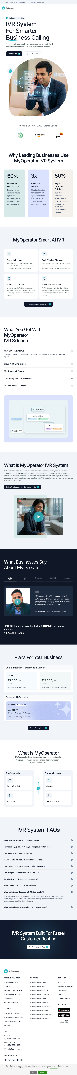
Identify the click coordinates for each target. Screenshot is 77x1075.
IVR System (8, 987)
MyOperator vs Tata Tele (39, 1003)
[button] (73, 8)
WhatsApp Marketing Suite (13, 1017)
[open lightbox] (38, 517)
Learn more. (54, 1068)
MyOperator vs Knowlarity (39, 995)
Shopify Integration (11, 1003)
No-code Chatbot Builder (13, 991)
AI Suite (7, 1025)
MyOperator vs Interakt (38, 999)
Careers (60, 995)
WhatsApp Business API (13, 983)
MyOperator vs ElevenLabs (40, 1018)
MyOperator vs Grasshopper (40, 1014)
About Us (61, 983)
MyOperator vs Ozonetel (39, 1011)
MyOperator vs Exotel (38, 983)
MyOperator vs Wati (37, 987)
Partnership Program (65, 987)
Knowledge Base (64, 999)
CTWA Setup (8, 999)
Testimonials (62, 991)
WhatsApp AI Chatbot (12, 995)
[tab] (38, 354)
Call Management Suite (12, 1021)
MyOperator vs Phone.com (40, 1007)
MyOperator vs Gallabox (39, 991)
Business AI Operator (11, 1013)
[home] (8, 7)
